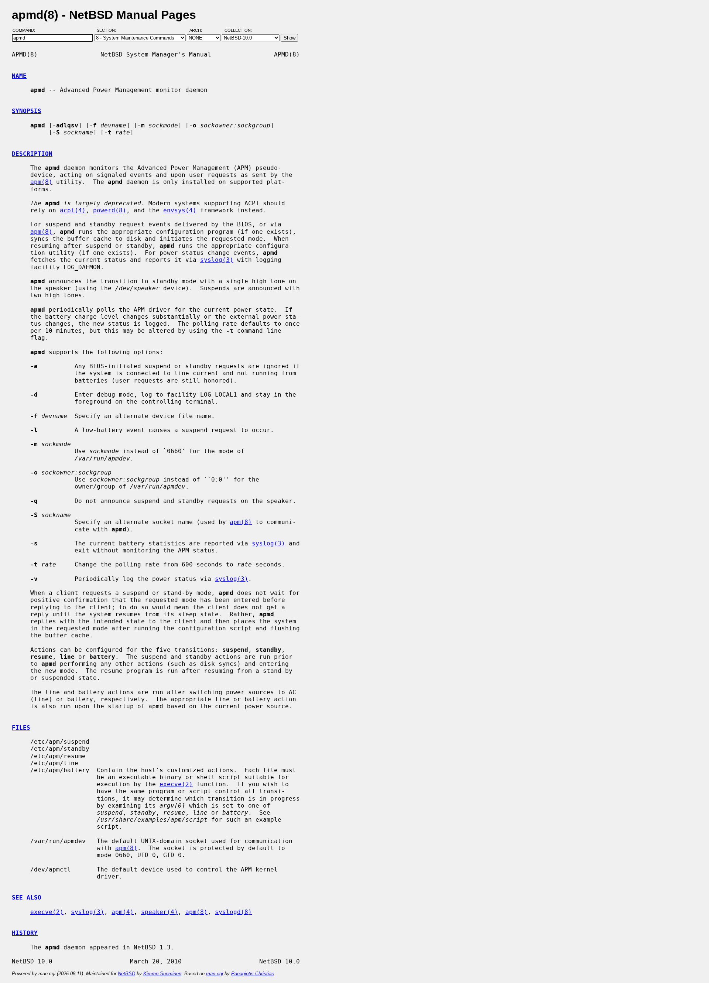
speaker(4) (159, 911)
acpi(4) (73, 210)
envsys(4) (179, 210)
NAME (19, 75)
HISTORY (25, 932)
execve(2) (176, 784)
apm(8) (41, 181)
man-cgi (214, 973)
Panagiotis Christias (252, 973)
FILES (21, 727)
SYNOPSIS (26, 110)
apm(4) (123, 911)
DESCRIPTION (32, 153)
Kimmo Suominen (162, 973)
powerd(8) (109, 210)
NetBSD (126, 973)
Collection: (238, 30)
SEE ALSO (26, 897)
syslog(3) (216, 259)
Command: (26, 30)
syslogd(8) (233, 911)
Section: (108, 30)
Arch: (199, 30)
